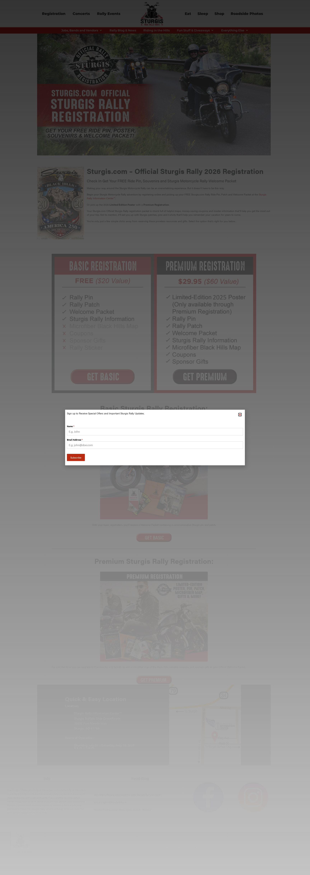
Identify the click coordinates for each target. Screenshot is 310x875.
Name (70, 426)
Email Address (75, 439)
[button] (240, 414)
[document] (155, 437)
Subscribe (75, 457)
